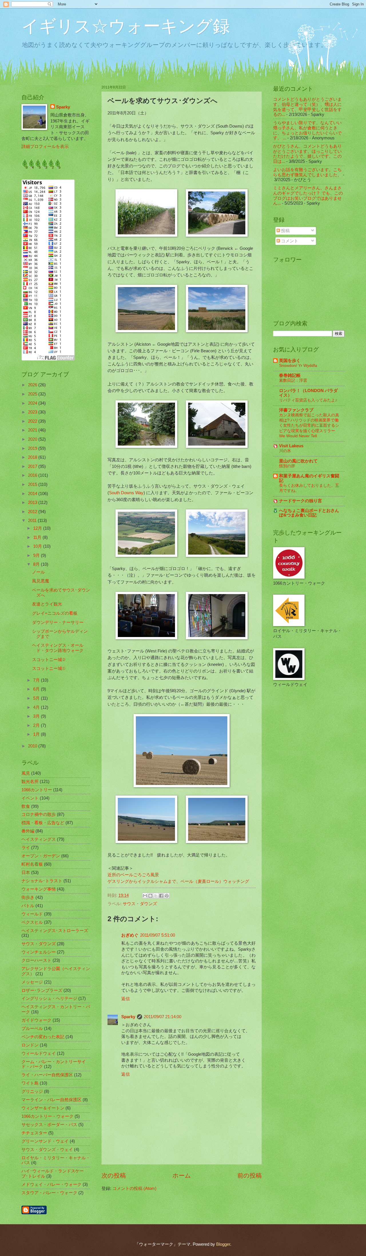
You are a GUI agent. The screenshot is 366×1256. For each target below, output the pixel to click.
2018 (33, 457)
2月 (37, 725)
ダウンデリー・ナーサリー (57, 622)
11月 (38, 537)
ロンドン (30, 1045)
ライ (25, 847)
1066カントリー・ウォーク (47, 1116)
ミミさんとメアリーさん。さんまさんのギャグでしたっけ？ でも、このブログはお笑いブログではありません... (308, 195)
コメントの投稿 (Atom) (134, 1188)
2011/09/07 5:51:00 (157, 935)
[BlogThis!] (150, 896)
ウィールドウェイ (38, 1053)
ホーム (181, 1175)
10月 (38, 546)
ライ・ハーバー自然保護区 (47, 1075)
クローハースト (36, 960)
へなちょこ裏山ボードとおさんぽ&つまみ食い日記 (309, 512)
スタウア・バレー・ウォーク (49, 1192)
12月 (38, 528)
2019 (33, 448)
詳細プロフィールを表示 (45, 146)
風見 (25, 773)
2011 (33, 520)
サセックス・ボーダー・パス (49, 1124)
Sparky (128, 1016)
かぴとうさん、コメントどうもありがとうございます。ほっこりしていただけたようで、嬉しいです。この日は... (307, 154)
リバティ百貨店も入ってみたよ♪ (308, 400)
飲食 (25, 806)
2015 (33, 484)
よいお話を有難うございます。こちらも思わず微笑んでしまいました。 (307, 172)
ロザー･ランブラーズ (41, 990)
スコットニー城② (48, 659)
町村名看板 (32, 864)
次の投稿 (114, 1175)
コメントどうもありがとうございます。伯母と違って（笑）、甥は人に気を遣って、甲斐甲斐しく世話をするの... (307, 107)
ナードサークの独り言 (300, 501)
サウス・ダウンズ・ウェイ (47, 1149)
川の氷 (285, 450)
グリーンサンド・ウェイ (45, 1141)
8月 (37, 564)
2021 (33, 430)
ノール (38, 572)
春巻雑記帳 (290, 375)
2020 (33, 439)
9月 (37, 555)
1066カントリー (36, 790)
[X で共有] (156, 896)
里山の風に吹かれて (298, 461)
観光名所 (30, 781)
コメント (289, 241)
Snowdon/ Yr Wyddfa (298, 365)
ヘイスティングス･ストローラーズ (54, 930)
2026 (33, 385)
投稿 (285, 230)
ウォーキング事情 (38, 889)
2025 (33, 394)
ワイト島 (30, 1083)
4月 (37, 707)
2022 (33, 421)
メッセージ (32, 982)
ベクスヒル (32, 922)
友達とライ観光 (47, 604)
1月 (37, 734)
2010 (33, 746)
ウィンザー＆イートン (42, 1108)
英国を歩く (290, 360)
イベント (30, 798)
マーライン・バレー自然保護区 (51, 1099)
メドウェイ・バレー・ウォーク (51, 1184)
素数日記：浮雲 (293, 380)
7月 (37, 680)
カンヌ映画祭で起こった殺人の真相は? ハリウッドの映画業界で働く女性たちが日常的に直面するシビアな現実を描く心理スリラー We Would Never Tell (309, 425)
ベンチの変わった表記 (42, 1037)
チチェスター (34, 1133)
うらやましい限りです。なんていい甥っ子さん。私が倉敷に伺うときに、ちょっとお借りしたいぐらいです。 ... (307, 130)
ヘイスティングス (38, 839)
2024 (33, 403)
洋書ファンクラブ (296, 410)
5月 (37, 698)
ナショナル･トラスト (41, 881)
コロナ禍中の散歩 (38, 814)
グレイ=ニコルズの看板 (54, 613)
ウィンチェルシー (38, 952)
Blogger (223, 1244)
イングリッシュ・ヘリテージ (49, 998)
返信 (125, 998)
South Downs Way (126, 492)
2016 (33, 475)
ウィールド (32, 914)
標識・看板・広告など (42, 822)
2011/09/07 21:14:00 (162, 1016)
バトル (27, 905)
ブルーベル (32, 1028)
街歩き (27, 897)
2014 (33, 493)
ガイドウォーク (36, 1020)
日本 (25, 872)
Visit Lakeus (291, 446)
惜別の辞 (287, 466)
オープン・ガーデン (40, 856)
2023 (33, 412)
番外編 (27, 831)
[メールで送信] (145, 896)
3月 (37, 716)
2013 (33, 502)
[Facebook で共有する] (161, 896)
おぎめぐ (129, 935)
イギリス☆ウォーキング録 (125, 26)
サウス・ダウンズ (140, 903)
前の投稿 (249, 1175)
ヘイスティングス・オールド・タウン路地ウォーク (57, 648)
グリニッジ (32, 1091)
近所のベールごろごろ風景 (133, 874)
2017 (33, 466)
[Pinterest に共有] (167, 896)
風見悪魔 (40, 581)
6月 (37, 689)
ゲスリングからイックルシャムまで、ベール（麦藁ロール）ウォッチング (178, 881)
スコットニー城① (48, 668)
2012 (33, 511)
